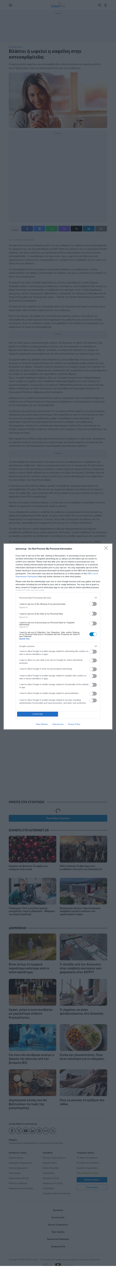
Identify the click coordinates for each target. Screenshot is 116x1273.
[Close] (107, 549)
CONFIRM (37, 714)
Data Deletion (42, 724)
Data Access (58, 724)
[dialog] (58, 636)
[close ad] (58, 1264)
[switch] (93, 604)
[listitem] (58, 597)
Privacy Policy (74, 724)
